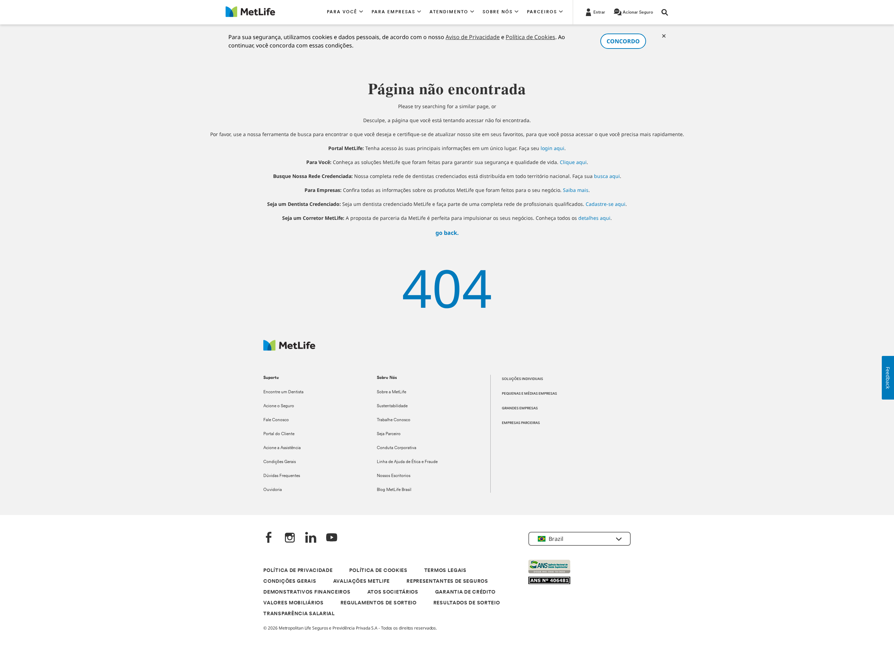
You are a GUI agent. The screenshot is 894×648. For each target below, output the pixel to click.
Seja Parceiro (389, 434)
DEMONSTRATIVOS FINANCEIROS (306, 592)
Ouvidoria (272, 490)
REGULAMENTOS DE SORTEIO (378, 603)
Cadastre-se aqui (605, 204)
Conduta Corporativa (396, 448)
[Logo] (289, 348)
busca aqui (607, 176)
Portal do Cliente (278, 434)
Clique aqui (573, 162)
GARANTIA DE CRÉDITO (465, 592)
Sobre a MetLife (391, 392)
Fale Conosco (276, 420)
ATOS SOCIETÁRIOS (392, 592)
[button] (345, 12)
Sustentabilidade (392, 406)
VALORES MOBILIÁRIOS (293, 603)
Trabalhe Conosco (393, 420)
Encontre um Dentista (283, 392)
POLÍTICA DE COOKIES (378, 570)
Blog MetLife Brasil (394, 490)
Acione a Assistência (282, 448)
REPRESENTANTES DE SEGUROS (447, 581)
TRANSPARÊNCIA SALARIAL (299, 614)
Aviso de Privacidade (473, 37)
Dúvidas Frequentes (281, 476)
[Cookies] (664, 36)
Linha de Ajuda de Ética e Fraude (407, 462)
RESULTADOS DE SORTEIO (466, 603)
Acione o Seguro (278, 406)
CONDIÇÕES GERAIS (289, 581)
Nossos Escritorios (393, 476)
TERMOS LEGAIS (445, 570)
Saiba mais (575, 190)
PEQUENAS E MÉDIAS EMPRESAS (529, 394)
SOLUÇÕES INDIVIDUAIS (522, 379)
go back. (447, 233)
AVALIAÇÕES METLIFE (361, 581)
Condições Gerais (279, 462)
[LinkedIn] (310, 538)
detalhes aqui (594, 218)
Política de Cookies (530, 37)
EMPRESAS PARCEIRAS (521, 423)
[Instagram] (289, 538)
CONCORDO (623, 41)
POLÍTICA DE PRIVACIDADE (297, 570)
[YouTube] (331, 538)
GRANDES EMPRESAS (520, 408)
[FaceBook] (268, 538)
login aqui (552, 148)
